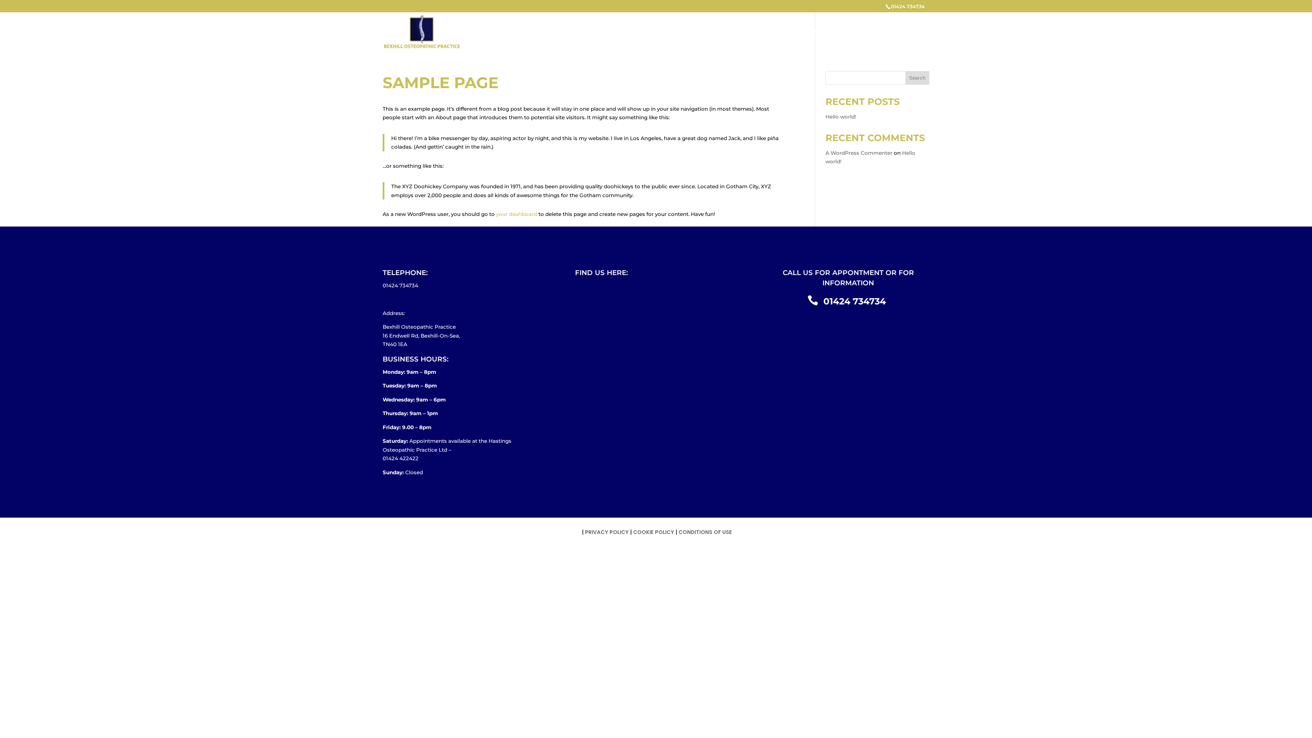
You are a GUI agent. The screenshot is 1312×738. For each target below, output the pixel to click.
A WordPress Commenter (858, 153)
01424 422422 (401, 458)
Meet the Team (866, 32)
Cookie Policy (653, 532)
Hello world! (840, 116)
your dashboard (516, 214)
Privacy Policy (607, 532)
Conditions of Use (705, 532)
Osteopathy (818, 32)
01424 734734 (908, 6)
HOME (782, 32)
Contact (909, 32)
